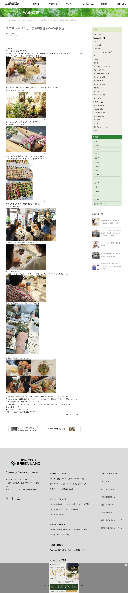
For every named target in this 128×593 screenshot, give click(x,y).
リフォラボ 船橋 (99, 84)
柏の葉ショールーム (101, 127)
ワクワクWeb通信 (87, 3)
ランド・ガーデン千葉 (58, 529)
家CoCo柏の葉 (99, 116)
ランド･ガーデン (99, 70)
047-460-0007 (22, 409)
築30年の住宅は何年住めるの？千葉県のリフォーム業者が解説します (111, 266)
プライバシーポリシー (109, 473)
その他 (96, 63)
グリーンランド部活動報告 (103, 52)
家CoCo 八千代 (99, 98)
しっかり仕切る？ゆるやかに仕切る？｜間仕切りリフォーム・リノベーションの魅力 (111, 233)
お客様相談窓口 (106, 497)
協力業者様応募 (106, 512)
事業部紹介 (53, 4)
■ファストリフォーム (58, 499)
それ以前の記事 (99, 204)
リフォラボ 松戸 (99, 80)
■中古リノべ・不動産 (58, 560)
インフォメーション (70, 4)
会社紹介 (97, 88)
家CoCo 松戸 (55, 489)
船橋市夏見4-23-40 (27, 412)
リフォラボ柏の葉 (57, 514)
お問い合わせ (106, 505)
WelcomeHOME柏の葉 (76, 550)
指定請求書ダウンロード (110, 528)
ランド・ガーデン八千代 (78, 529)
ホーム (8, 20)
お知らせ (97, 48)
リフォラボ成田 (69, 504)
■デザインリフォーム (58, 474)
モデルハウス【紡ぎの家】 (103, 66)
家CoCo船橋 (55, 479)
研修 (95, 130)
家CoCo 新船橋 (13, 412)
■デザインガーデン (57, 524)
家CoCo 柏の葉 (68, 489)
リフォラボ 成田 (99, 77)
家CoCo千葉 (79, 479)
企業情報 (36, 4)
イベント (15, 35)
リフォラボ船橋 (56, 504)
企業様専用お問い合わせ (110, 520)
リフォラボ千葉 (83, 504)
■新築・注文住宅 (56, 545)
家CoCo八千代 (56, 484)
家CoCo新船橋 (67, 479)
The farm (53, 53)
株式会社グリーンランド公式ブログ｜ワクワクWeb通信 (29, 20)
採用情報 (104, 4)
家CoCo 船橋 (98, 109)
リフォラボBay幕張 (71, 509)
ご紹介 (96, 59)
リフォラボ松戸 (56, 509)
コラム (96, 56)
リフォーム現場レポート (102, 73)
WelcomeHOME (99, 38)
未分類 (96, 123)
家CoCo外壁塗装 (99, 112)
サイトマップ (106, 481)
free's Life (97, 34)
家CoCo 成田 (83, 484)
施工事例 (97, 120)
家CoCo (96, 91)
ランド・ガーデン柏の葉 (59, 535)
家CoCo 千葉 (98, 102)
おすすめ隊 (97, 45)
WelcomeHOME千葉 (58, 550)
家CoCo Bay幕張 (100, 95)
